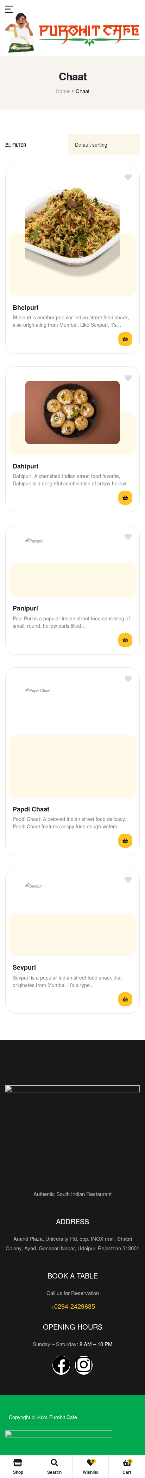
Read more (125, 339)
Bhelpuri (25, 307)
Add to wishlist (128, 177)
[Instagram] (84, 1365)
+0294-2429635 (72, 1306)
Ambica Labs (122, 1417)
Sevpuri (24, 967)
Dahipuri (25, 466)
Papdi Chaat (31, 809)
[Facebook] (61, 1365)
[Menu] (9, 8)
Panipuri (25, 608)
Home (63, 90)
